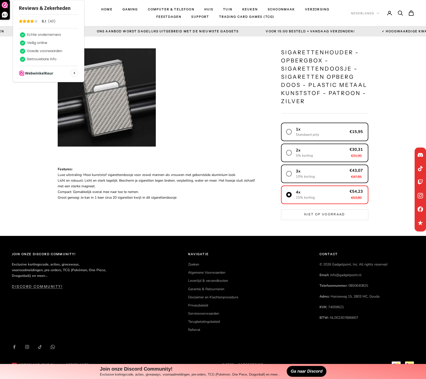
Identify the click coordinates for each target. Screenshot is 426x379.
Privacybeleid (198, 305)
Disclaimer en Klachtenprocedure (213, 297)
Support (200, 17)
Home (107, 9)
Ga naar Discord (306, 371)
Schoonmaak (281, 9)
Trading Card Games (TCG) (247, 17)
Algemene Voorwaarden (206, 272)
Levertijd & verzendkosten (208, 280)
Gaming (130, 9)
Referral (194, 329)
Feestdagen (169, 17)
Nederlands (362, 13)
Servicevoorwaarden (203, 313)
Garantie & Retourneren (206, 289)
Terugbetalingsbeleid (204, 321)
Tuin (227, 9)
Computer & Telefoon (171, 9)
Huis (208, 9)
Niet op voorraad (324, 214)
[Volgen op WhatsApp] (52, 346)
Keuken (250, 9)
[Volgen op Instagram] (27, 346)
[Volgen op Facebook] (14, 346)
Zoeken (193, 264)
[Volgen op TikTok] (39, 346)
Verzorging (317, 9)
